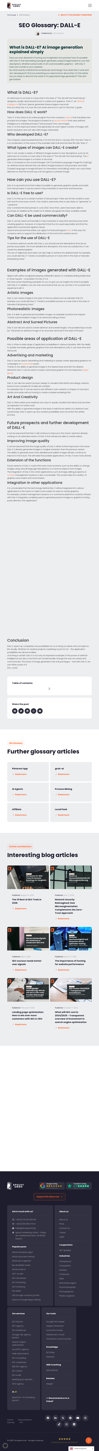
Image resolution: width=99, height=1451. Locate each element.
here (69, 230)
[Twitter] (63, 1418)
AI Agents (17, 788)
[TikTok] (59, 1424)
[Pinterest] (70, 1418)
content (11, 475)
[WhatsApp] (67, 1424)
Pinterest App (20, 768)
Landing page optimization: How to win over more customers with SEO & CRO (28, 1015)
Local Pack (61, 809)
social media (27, 363)
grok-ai (59, 768)
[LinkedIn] (55, 1418)
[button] (15, 711)
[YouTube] (78, 1418)
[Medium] (74, 1424)
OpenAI (68, 117)
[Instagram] (85, 1418)
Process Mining (63, 788)
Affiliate (16, 809)
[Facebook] (48, 1418)
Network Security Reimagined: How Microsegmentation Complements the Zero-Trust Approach (69, 906)
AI (87, 156)
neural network (61, 120)
